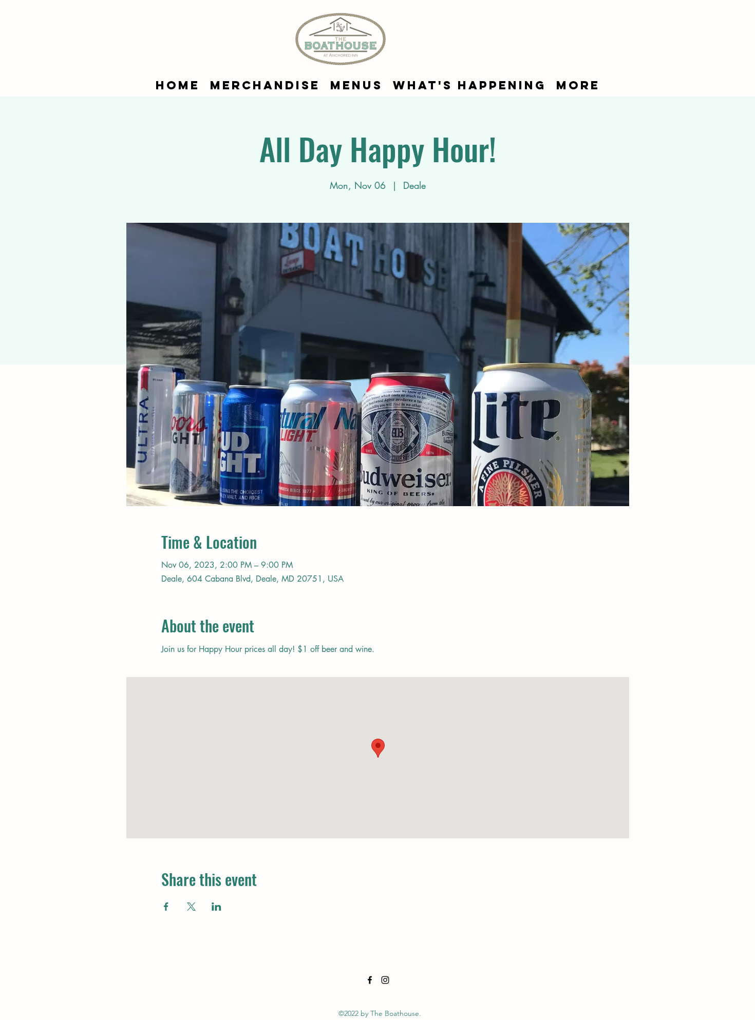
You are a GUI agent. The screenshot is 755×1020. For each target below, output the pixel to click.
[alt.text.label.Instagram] (385, 980)
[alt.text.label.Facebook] (370, 980)
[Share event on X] (191, 906)
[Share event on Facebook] (166, 906)
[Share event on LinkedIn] (216, 906)
